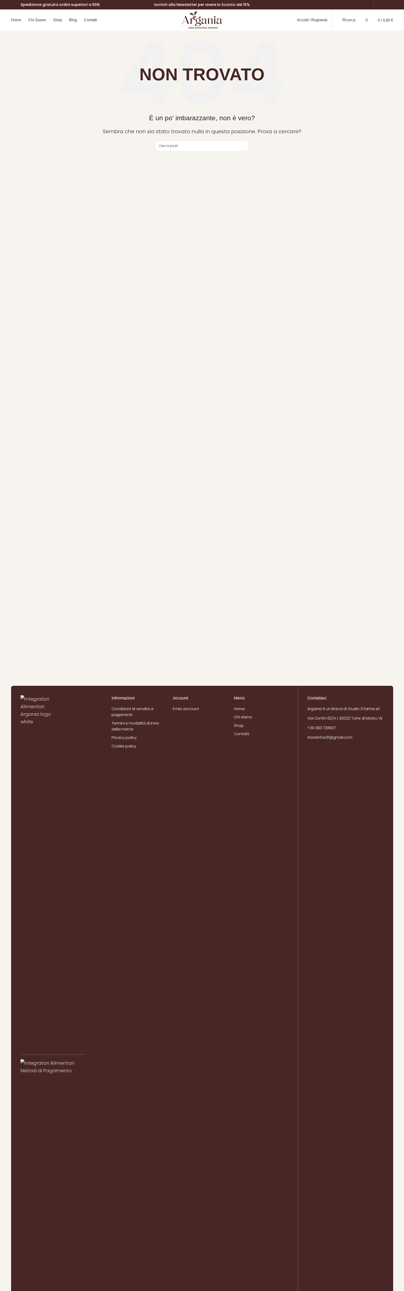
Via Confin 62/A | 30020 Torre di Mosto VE (345, 718)
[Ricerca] (243, 146)
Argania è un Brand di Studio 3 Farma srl (343, 709)
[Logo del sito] (202, 19)
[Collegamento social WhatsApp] (390, 5)
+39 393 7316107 (321, 728)
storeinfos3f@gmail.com (329, 737)
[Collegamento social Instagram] (384, 5)
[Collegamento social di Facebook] (379, 5)
